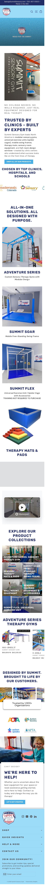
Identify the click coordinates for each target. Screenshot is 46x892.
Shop (5, 830)
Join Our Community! (17, 859)
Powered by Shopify (31, 881)
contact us (10, 851)
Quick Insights (13, 837)
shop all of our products (19, 162)
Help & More (11, 844)
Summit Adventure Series (16, 486)
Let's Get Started (14, 802)
